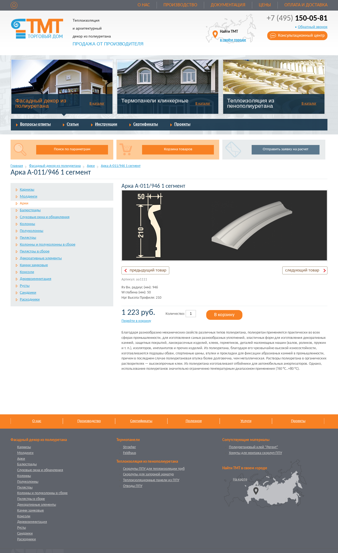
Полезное (194, 421)
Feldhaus (129, 453)
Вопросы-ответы (35, 124)
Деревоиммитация (35, 279)
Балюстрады (30, 210)
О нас (144, 5)
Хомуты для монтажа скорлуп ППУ (255, 453)
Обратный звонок (312, 27)
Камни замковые (34, 265)
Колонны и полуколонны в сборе (47, 245)
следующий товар (302, 270)
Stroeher (129, 447)
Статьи (73, 124)
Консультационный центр (301, 36)
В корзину (224, 314)
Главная (17, 166)
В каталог (97, 104)
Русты (25, 286)
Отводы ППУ (132, 486)
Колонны (27, 224)
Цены (265, 5)
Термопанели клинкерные (155, 100)
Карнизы (27, 190)
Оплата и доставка (305, 5)
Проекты (182, 124)
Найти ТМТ (233, 36)
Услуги (246, 421)
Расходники (30, 300)
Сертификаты (145, 124)
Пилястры (28, 238)
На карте (240, 479)
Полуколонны (31, 231)
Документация (228, 5)
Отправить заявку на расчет (285, 149)
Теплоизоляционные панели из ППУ (151, 480)
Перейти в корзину (136, 321)
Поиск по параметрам (72, 149)
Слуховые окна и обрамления (44, 217)
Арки (91, 166)
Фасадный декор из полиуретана (40, 103)
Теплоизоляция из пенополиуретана (250, 103)
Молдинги (28, 197)
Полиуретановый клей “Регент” (253, 447)
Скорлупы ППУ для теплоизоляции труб (154, 469)
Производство (180, 5)
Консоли (27, 272)
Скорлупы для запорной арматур (148, 474)
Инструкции (106, 124)
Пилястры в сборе (34, 252)
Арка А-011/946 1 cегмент (120, 166)
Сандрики (28, 293)
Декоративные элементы (41, 258)
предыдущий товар (148, 270)
